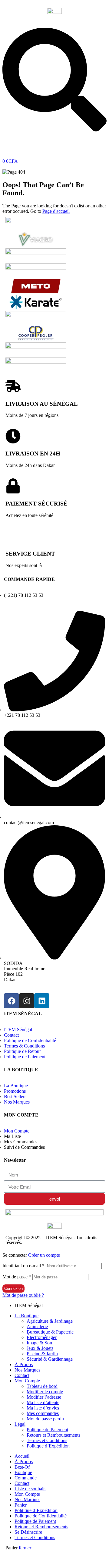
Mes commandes (43, 1413)
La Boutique (26, 1315)
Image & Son (39, 1342)
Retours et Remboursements (53, 1435)
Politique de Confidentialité (41, 1515)
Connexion (13, 1288)
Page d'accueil (56, 211)
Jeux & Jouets (40, 1348)
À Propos (24, 1364)
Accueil (22, 1456)
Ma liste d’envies (43, 1407)
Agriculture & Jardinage (50, 1321)
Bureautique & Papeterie (50, 1331)
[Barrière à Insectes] (35, 267)
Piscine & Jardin (42, 1353)
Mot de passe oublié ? (23, 1295)
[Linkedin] (41, 1000)
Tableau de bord (42, 1386)
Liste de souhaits (30, 1488)
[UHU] (35, 252)
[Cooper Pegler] (35, 339)
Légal (20, 1424)
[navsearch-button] (54, 129)
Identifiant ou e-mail (23, 1265)
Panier (21, 1504)
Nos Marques (27, 1369)
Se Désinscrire (28, 1532)
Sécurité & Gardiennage (50, 1359)
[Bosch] (35, 346)
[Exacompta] (35, 315)
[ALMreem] (35, 361)
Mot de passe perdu (45, 1418)
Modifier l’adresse (44, 1397)
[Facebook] (11, 1000)
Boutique (23, 1472)
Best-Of (22, 1467)
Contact (22, 1375)
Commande (26, 1477)
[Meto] (35, 292)
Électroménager (42, 1337)
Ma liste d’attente (43, 1402)
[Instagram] (26, 1000)
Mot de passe (16, 1276)
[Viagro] (35, 245)
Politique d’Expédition (48, 1445)
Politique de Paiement (47, 1429)
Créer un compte (44, 1255)
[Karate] (35, 308)
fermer (25, 1547)
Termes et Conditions (47, 1440)
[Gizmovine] (35, 221)
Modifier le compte (45, 1391)
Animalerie (37, 1326)
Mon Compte (27, 1380)
